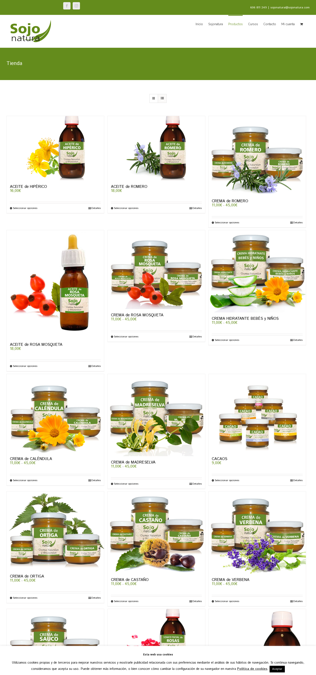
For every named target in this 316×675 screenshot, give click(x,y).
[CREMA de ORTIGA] (55, 530)
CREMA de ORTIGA (27, 576)
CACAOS (219, 459)
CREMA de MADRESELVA (133, 462)
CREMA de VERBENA (230, 580)
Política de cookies (252, 669)
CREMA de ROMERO (230, 201)
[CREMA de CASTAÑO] (156, 532)
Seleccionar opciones (25, 208)
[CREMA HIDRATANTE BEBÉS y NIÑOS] (257, 271)
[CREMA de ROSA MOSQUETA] (156, 269)
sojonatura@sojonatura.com (290, 7)
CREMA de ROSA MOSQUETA (137, 315)
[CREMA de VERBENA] (257, 532)
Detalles (96, 208)
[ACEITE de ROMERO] (156, 148)
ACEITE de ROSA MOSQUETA (36, 345)
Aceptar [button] (277, 669)
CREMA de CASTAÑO (130, 580)
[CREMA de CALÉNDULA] (55, 413)
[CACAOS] (257, 413)
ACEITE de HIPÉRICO (28, 187)
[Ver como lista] (162, 98)
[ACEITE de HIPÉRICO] (55, 148)
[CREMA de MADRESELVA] (156, 415)
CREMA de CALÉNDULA (31, 459)
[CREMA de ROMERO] (257, 155)
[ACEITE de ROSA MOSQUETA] (55, 284)
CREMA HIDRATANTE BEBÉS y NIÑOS (245, 318)
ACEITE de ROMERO (129, 187)
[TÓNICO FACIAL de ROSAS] (156, 641)
